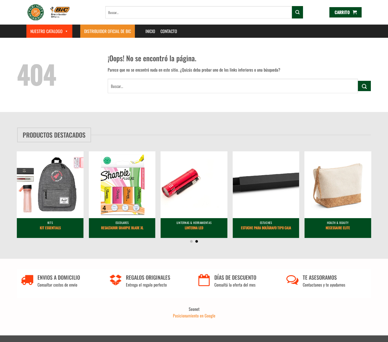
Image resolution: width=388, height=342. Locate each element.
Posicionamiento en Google (194, 315)
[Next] (379, 179)
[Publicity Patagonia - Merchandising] (48, 12)
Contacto (168, 31)
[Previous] (8, 179)
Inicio (150, 31)
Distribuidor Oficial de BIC (107, 31)
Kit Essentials (50, 228)
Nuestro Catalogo (46, 31)
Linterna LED (194, 228)
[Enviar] (297, 12)
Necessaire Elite (338, 228)
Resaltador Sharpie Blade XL (122, 228)
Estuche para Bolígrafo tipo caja (266, 228)
